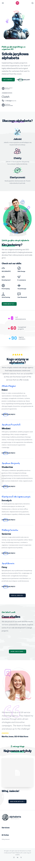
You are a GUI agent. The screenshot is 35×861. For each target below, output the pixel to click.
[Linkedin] (17, 857)
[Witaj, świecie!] (17, 772)
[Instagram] (14, 857)
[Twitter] (21, 857)
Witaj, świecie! (10, 791)
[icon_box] (23, 79)
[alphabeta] (17, 3)
